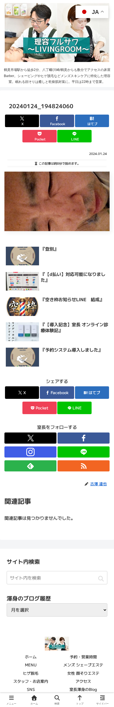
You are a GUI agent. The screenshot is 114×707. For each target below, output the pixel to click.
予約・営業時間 (83, 656)
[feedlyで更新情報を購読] (30, 465)
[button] (101, 578)
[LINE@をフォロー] (84, 452)
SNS (31, 689)
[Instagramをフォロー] (30, 452)
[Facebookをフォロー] (84, 438)
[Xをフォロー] (30, 438)
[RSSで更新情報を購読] (84, 465)
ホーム (31, 656)
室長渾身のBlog (83, 689)
